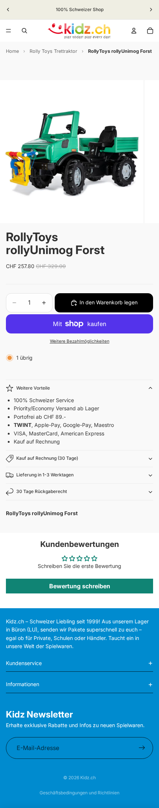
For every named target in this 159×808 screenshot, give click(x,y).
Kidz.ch (88, 777)
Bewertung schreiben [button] (79, 586)
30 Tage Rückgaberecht (41, 491)
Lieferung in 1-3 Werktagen (45, 474)
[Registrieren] (142, 748)
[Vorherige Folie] (8, 9)
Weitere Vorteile (33, 388)
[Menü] (8, 30)
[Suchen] (24, 31)
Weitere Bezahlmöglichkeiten (79, 341)
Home (12, 51)
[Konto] (134, 31)
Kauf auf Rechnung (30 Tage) (47, 458)
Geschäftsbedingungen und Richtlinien (79, 792)
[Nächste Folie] (151, 9)
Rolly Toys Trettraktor (53, 51)
